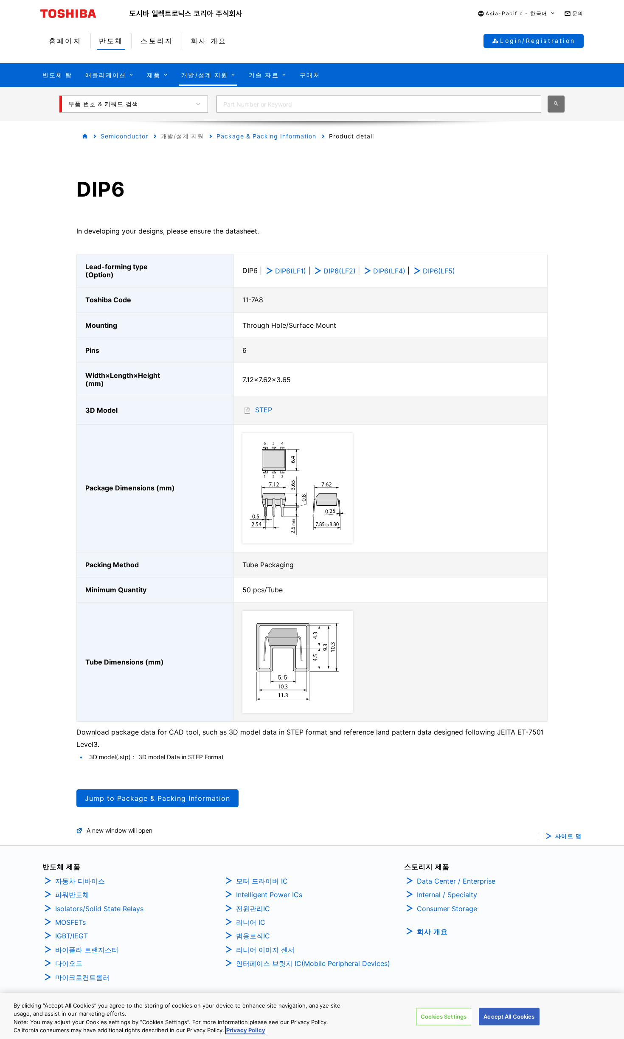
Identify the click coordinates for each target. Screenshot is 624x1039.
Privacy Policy (245, 1030)
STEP (263, 409)
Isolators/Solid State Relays (99, 908)
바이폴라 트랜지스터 (86, 950)
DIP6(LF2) (339, 271)
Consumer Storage (447, 908)
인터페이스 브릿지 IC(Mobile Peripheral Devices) (313, 963)
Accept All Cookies (508, 1016)
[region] (312, 1016)
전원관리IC (253, 908)
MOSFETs (70, 922)
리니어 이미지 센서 (265, 950)
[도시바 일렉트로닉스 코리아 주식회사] (185, 13)
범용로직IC (253, 936)
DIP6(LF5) (439, 271)
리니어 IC (250, 922)
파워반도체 (72, 894)
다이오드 (68, 963)
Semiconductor (124, 136)
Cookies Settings (444, 1016)
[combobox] (378, 104)
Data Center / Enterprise (456, 881)
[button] (516, 13)
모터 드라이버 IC (262, 881)
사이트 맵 (568, 836)
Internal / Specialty (447, 894)
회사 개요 (432, 931)
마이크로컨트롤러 (82, 977)
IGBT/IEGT (71, 936)
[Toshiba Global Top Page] (84, 13)
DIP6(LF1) (290, 271)
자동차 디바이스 (80, 881)
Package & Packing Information (266, 136)
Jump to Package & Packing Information (157, 798)
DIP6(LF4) (389, 271)
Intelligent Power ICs (269, 894)
